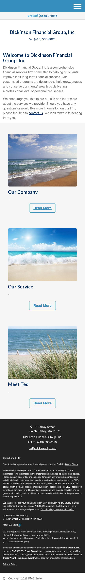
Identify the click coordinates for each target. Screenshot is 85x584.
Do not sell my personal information (57, 509)
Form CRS (14, 457)
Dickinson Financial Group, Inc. (43, 32)
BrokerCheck (71, 464)
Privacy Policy (10, 564)
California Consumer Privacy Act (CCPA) (26, 505)
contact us (36, 113)
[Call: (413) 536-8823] (19, 525)
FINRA (14, 551)
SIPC (21, 551)
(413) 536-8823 (45, 39)
